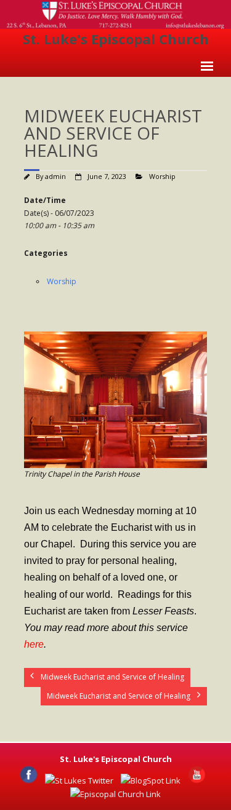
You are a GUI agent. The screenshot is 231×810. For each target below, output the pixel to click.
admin (55, 176)
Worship (162, 176)
